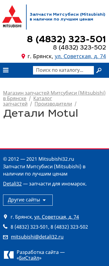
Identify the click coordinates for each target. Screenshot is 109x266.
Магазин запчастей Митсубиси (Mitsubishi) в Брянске (54, 96)
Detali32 (12, 183)
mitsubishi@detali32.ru (37, 236)
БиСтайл (29, 258)
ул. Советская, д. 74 (80, 56)
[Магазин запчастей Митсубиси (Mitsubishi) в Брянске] (12, 16)
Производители (53, 103)
